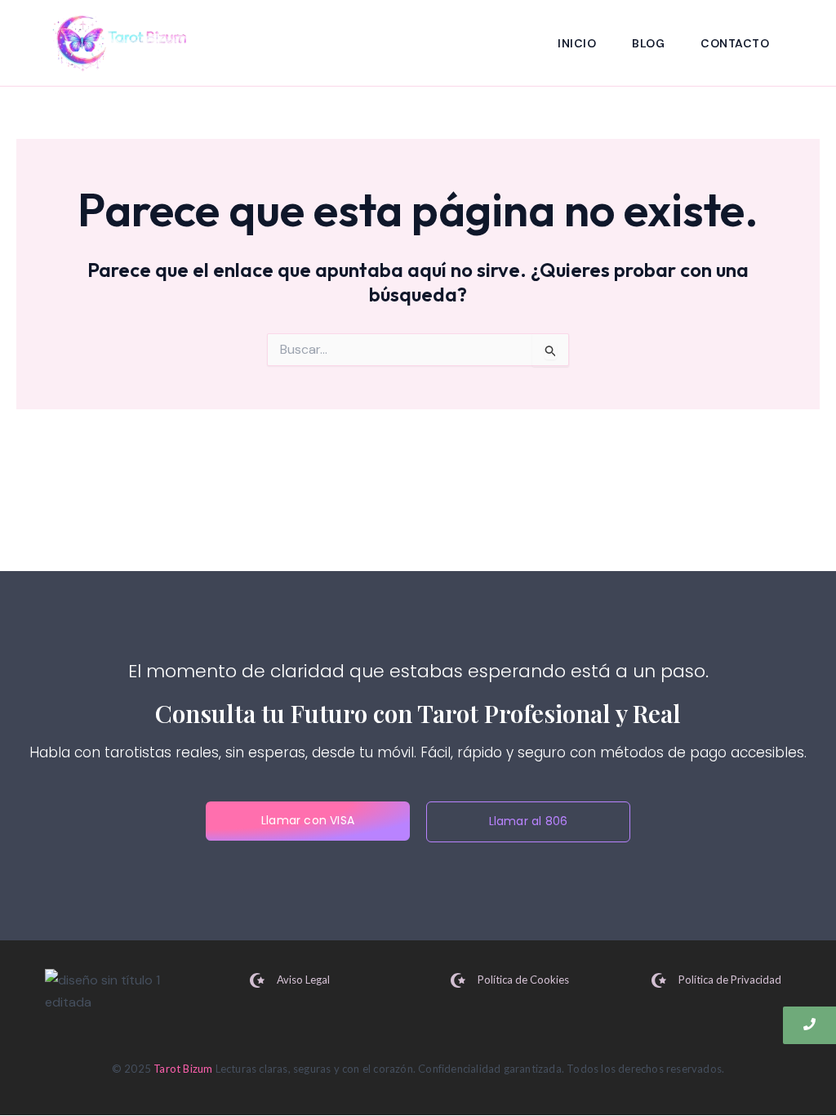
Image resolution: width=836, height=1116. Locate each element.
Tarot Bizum (182, 1068)
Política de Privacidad (729, 979)
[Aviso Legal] (257, 981)
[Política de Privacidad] (658, 981)
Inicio (577, 43)
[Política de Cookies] (458, 981)
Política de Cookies (523, 979)
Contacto (734, 43)
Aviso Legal (303, 979)
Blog (648, 43)
